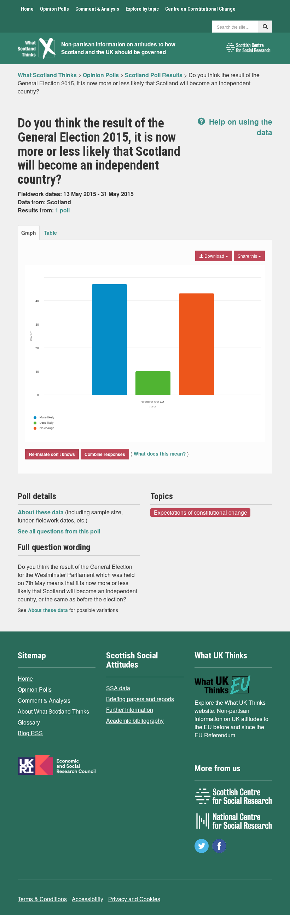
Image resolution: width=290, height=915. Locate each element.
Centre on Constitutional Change (200, 9)
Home (27, 9)
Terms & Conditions (42, 899)
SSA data (118, 688)
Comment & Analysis (97, 9)
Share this (248, 256)
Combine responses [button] (105, 454)
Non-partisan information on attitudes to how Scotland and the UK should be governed (118, 48)
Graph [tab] (28, 232)
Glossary (29, 722)
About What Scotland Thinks (53, 711)
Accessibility (87, 899)
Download (214, 256)
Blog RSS (30, 733)
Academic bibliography (135, 720)
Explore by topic (142, 9)
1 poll (62, 210)
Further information (129, 709)
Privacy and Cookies (134, 899)
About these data (41, 512)
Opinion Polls (54, 9)
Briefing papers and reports (140, 699)
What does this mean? (159, 453)
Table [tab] (50, 232)
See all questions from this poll (59, 531)
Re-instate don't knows (52, 454)
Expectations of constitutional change (200, 512)
